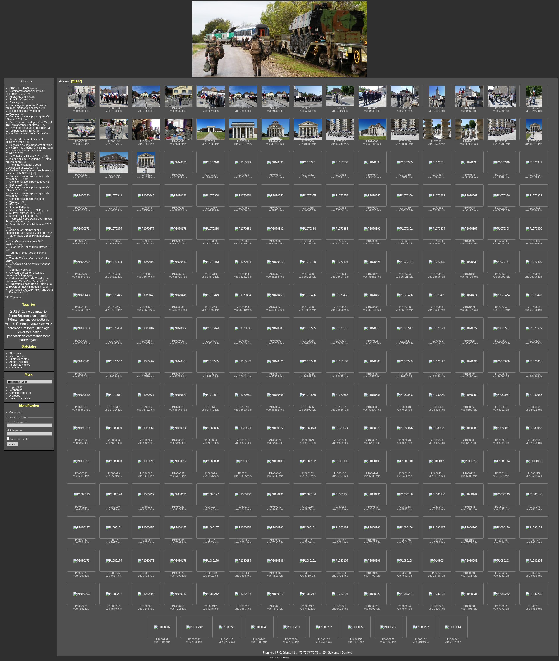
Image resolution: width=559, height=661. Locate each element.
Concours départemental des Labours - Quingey (25, 274)
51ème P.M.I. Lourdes (22, 215)
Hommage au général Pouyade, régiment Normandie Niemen (26, 106)
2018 (15, 311)
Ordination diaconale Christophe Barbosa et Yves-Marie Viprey (27, 279)
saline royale (28, 340)
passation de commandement (28, 336)
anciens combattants (34, 319)
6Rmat (12, 319)
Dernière (347, 652)
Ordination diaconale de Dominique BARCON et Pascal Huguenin (29, 285)
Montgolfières (17, 269)
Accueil (64, 81)
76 (304, 652)
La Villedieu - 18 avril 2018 (25, 156)
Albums (26, 81)
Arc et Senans (17, 324)
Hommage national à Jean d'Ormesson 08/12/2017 (23, 166)
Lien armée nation (28, 332)
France (13, 102)
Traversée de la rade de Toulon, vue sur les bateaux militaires (29, 129)
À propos (14, 395)
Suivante (333, 652)
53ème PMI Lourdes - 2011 (25, 210)
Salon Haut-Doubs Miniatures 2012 (30, 247)
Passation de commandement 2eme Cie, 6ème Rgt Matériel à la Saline (29, 146)
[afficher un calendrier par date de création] (554, 81)
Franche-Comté (18, 99)
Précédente (284, 652)
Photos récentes (19, 359)
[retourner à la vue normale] (541, 81)
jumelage (42, 328)
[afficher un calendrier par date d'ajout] (548, 81)
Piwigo (286, 657)
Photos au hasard (19, 364)
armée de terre (41, 324)
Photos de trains (19, 96)
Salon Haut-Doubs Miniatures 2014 (30, 235)
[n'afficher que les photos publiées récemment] (50, 81)
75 (300, 652)
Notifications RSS (19, 398)
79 (316, 652)
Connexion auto (18, 439)
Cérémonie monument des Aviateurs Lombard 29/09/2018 (29, 172)
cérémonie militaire (21, 328)
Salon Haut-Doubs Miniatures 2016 (30, 224)
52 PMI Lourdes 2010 (22, 213)
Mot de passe (14, 430)
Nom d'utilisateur (16, 422)
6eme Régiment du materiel (28, 315)
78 (312, 652)
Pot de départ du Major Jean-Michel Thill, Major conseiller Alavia (29, 123)
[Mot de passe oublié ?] (48, 445)
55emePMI (15, 204)
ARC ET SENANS (20, 88)
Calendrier (15, 367)
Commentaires (18, 392)
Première (268, 652)
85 (324, 652)
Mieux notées (17, 356)
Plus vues (15, 353)
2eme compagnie (34, 311)
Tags (12, 387)
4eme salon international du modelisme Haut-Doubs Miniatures (26, 231)
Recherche (15, 390)
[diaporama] (535, 81)
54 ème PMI (16, 207)
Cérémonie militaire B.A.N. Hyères (29, 133)
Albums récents (18, 361)
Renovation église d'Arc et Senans (29, 264)
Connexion (15, 412)
